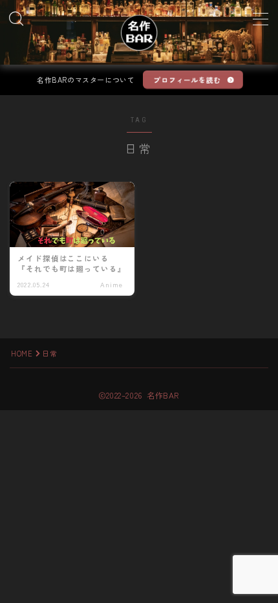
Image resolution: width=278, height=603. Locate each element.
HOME (21, 353)
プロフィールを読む (186, 79)
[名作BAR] (139, 32)
